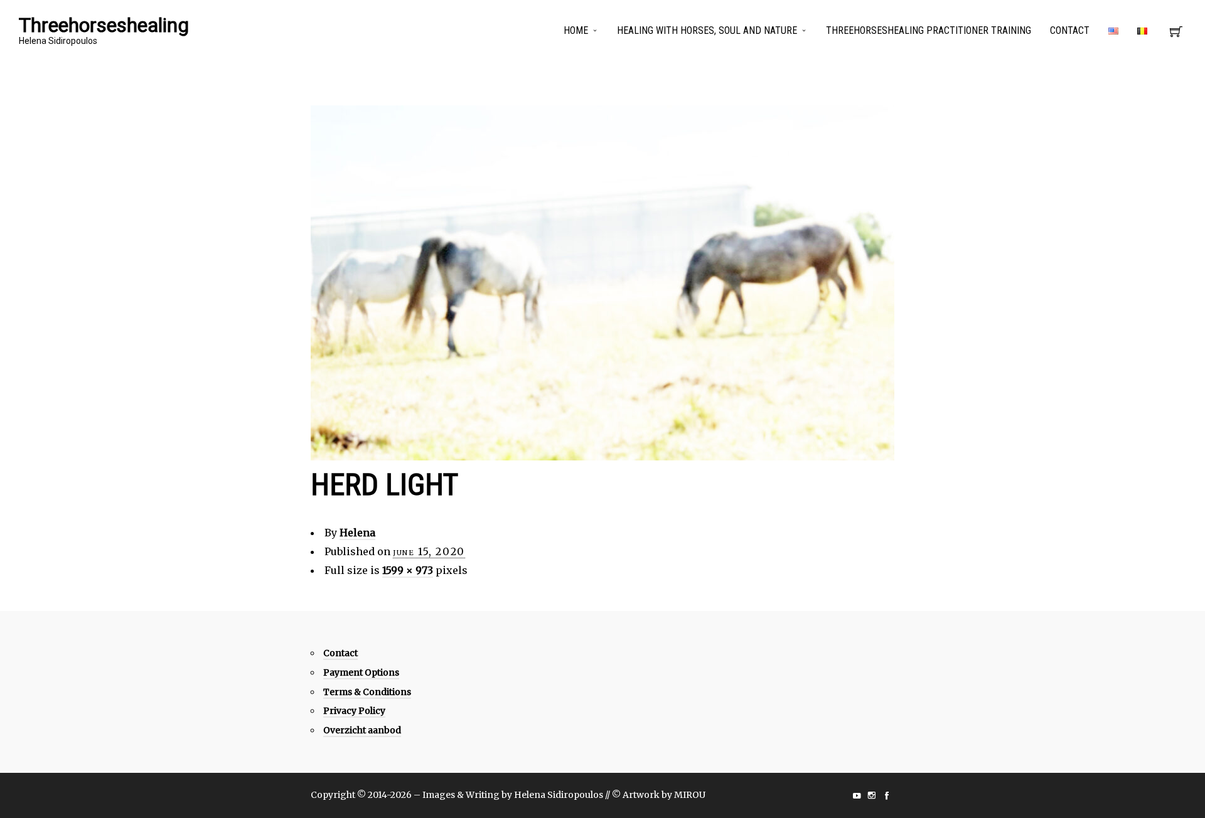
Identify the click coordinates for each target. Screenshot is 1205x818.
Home (576, 30)
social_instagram (871, 795)
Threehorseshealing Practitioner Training (928, 30)
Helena (357, 532)
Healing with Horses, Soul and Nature (707, 30)
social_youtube (856, 795)
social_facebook (886, 795)
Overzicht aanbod (362, 730)
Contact (1070, 30)
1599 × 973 (407, 570)
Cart (1176, 35)
